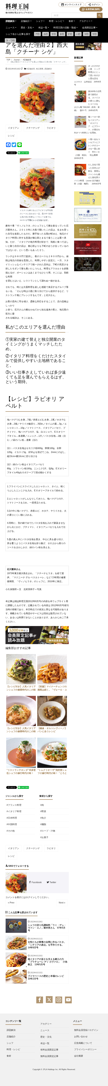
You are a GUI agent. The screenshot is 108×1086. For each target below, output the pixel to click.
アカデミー (85, 21)
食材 (71, 21)
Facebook (36, 882)
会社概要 (78, 1056)
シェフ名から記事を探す (18, 34)
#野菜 (43, 811)
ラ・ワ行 (10, 40)
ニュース (10, 27)
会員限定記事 (89, 27)
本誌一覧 (42, 27)
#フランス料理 (14, 805)
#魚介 (43, 818)
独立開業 (39, 69)
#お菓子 (44, 837)
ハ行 (78, 34)
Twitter (52, 882)
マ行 (86, 34)
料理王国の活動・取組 (64, 27)
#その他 (11, 831)
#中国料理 (12, 824)
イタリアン (13, 128)
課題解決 (10, 21)
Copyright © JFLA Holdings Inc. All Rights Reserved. (54, 1069)
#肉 (42, 805)
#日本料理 (12, 818)
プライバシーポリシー (85, 1049)
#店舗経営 (31, 69)
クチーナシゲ (33, 128)
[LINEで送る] (23, 152)
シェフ (39, 21)
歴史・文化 (26, 27)
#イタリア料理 (14, 811)
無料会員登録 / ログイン (86, 1030)
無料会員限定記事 (49, 1056)
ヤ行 (94, 34)
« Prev (11, 902)
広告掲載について (83, 1043)
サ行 (53, 34)
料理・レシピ (55, 21)
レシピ (11, 135)
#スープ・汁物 (47, 831)
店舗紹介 (25, 21)
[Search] (100, 15)
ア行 (37, 34)
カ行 (45, 34)
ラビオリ (51, 128)
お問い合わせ (81, 1036)
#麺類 (43, 824)
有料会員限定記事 (49, 1049)
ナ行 (70, 34)
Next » (62, 902)
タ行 (62, 34)
